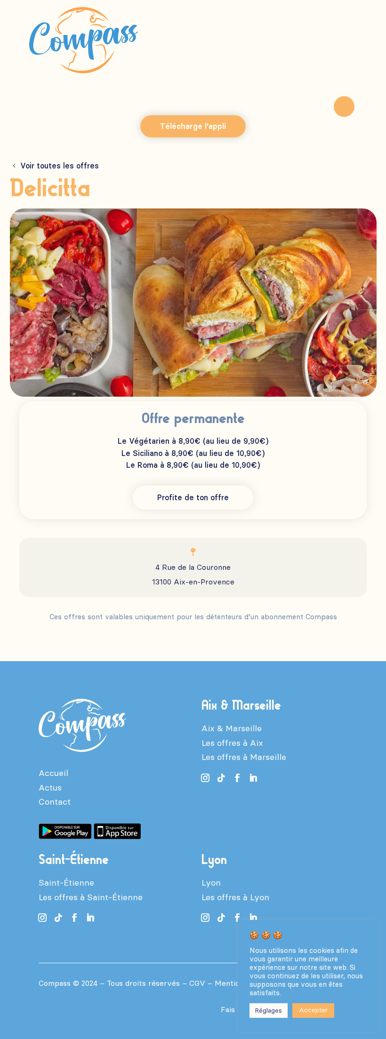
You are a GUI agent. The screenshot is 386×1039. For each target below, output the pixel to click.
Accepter (313, 1010)
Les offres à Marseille (243, 757)
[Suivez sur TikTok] (221, 777)
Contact (55, 802)
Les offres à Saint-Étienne (91, 897)
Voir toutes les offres (59, 165)
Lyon (211, 883)
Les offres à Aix (232, 743)
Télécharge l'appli (193, 126)
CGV (197, 983)
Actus (50, 788)
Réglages (268, 1010)
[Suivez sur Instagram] (205, 777)
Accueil (53, 773)
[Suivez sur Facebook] (237, 777)
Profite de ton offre (193, 497)
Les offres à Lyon (235, 897)
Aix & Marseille (231, 728)
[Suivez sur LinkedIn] (253, 777)
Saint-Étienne (66, 883)
